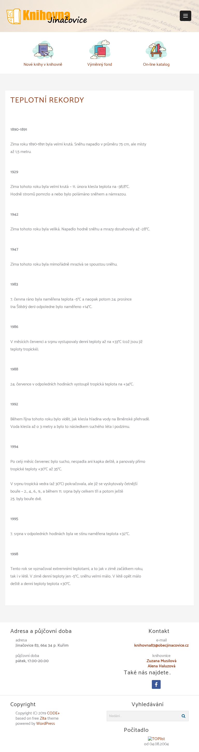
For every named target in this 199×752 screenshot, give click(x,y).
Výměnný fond (99, 64)
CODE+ (53, 713)
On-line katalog (156, 64)
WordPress (45, 723)
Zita (43, 718)
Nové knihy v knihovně (43, 64)
